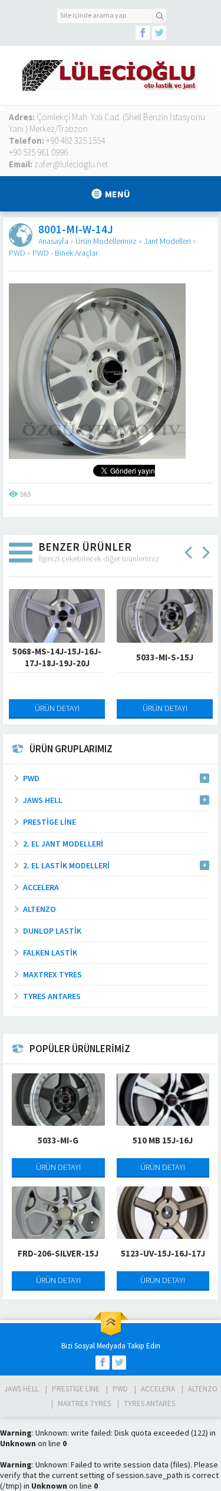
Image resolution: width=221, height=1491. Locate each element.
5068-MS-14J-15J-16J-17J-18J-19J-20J (56, 657)
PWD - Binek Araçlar (65, 252)
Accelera (158, 1389)
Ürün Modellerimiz (106, 241)
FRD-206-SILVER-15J (58, 1253)
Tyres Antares (149, 1404)
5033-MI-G (58, 1140)
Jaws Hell (21, 1389)
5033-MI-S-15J (164, 657)
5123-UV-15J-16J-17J (163, 1253)
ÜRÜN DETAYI (57, 708)
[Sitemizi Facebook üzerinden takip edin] (143, 33)
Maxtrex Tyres (84, 1404)
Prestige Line (76, 1389)
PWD (17, 252)
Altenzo (202, 1389)
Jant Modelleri (167, 241)
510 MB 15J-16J (163, 1140)
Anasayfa (53, 241)
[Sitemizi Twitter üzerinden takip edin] (159, 33)
